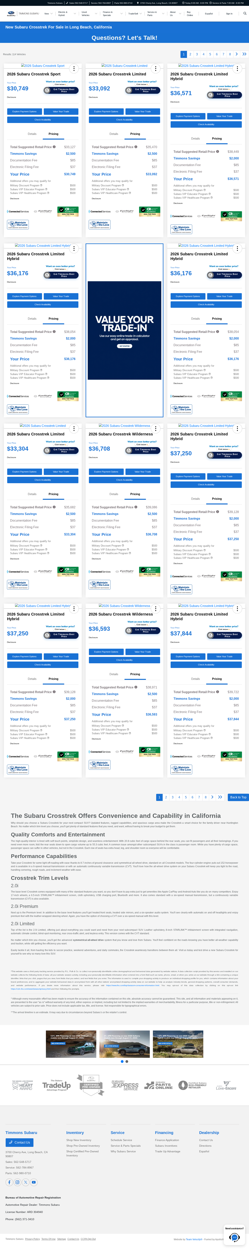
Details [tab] (32, 133)
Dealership (209, 1132)
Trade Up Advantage (167, 1151)
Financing (164, 1132)
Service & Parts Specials (126, 1145)
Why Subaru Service (123, 1151)
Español (204, 1151)
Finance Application (167, 1140)
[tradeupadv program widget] (56, 1085)
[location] (138, 3)
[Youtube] (34, 1182)
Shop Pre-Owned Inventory (83, 1145)
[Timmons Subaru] (23, 13)
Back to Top (238, 797)
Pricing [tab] (53, 133)
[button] (74, 68)
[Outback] (71, 1044)
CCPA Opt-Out (88, 1239)
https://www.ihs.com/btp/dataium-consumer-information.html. (133, 985)
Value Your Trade (61, 111)
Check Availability (43, 120)
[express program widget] (124, 1085)
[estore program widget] (158, 1085)
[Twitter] (26, 1182)
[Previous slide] (122, 1061)
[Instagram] (17, 1182)
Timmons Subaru (14, 1239)
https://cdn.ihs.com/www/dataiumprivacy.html (31, 989)
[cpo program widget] (90, 1085)
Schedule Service (121, 1140)
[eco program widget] (192, 1085)
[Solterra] (124, 1044)
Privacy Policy (32, 1239)
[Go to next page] (236, 54)
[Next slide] (126, 1061)
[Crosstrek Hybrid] (178, 1044)
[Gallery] (124, 38)
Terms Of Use (48, 1239)
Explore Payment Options (24, 111)
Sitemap (61, 1239)
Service (117, 1132)
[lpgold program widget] (22, 1085)
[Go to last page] (244, 54)
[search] (245, 13)
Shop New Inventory (78, 1140)
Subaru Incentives (166, 1145)
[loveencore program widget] (226, 1085)
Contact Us (22, 1142)
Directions (205, 1145)
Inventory (75, 1132)
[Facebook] (9, 1182)
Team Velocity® (194, 1239)
